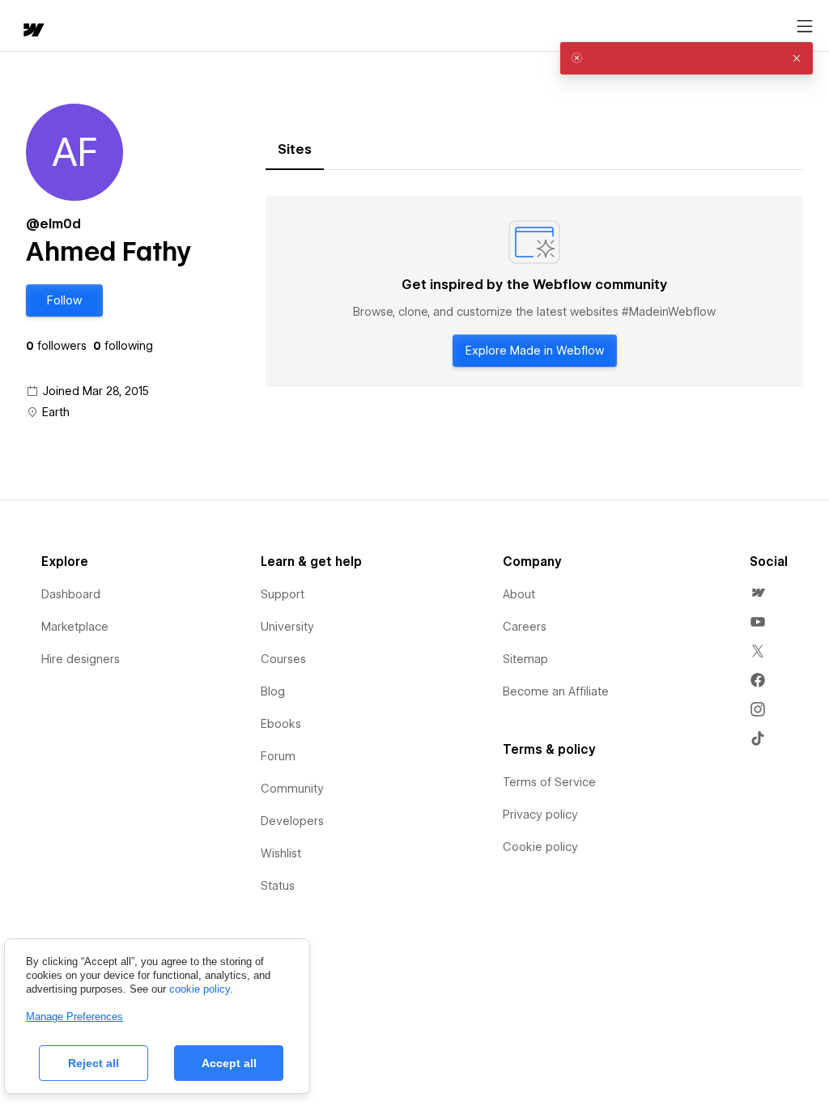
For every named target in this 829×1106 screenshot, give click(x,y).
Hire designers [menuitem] (80, 659)
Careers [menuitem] (524, 626)
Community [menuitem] (292, 788)
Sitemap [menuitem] (525, 659)
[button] (64, 300)
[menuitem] (758, 593)
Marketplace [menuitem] (74, 626)
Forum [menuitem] (278, 756)
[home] (32, 31)
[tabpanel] (534, 291)
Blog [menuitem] (273, 691)
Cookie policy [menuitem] (540, 846)
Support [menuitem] (282, 594)
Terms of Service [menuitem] (549, 782)
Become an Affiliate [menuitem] (556, 691)
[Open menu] (805, 26)
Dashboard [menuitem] (70, 594)
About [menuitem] (519, 594)
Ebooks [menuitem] (281, 723)
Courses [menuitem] (283, 659)
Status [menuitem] (278, 885)
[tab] (295, 150)
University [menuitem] (287, 626)
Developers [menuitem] (292, 821)
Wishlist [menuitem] (281, 853)
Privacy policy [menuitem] (540, 814)
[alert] (686, 58)
